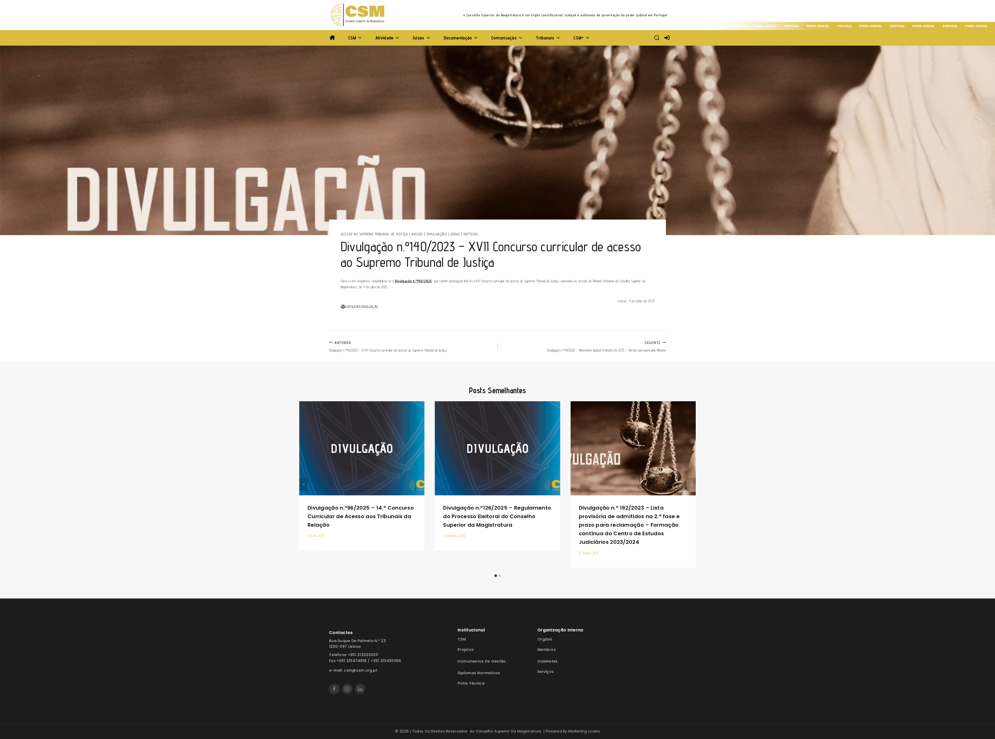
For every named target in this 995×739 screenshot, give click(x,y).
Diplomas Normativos (479, 672)
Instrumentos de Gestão (482, 661)
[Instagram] (347, 689)
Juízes (418, 37)
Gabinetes (547, 661)
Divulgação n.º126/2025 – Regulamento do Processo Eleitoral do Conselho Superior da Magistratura (497, 516)
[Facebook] (334, 689)
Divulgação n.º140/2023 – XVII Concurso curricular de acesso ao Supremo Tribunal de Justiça (388, 346)
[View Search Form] (657, 38)
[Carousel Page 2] (499, 576)
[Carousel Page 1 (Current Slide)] (495, 576)
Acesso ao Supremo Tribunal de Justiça (374, 234)
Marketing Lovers (584, 731)
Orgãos (544, 639)
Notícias (471, 234)
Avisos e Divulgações (429, 234)
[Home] (332, 38)
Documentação (458, 37)
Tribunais (545, 37)
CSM (352, 37)
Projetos (466, 649)
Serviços (545, 671)
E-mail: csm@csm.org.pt (353, 670)
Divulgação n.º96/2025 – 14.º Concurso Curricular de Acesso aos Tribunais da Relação (361, 516)
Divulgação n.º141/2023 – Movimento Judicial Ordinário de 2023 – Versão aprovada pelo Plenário (606, 346)
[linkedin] (360, 689)
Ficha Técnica (471, 683)
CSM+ (578, 37)
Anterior (303, 484)
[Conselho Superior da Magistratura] (358, 15)
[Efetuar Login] (667, 38)
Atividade (384, 37)
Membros (546, 649)
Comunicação (504, 37)
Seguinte (692, 484)
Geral (455, 234)
